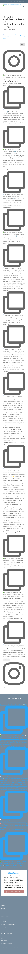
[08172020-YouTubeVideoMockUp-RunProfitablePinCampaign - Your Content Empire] (14, 38)
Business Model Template (8, 924)
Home (3, 905)
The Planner (4, 927)
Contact (3, 911)
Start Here (4, 938)
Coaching (3, 940)
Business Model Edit (6, 943)
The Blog (3, 921)
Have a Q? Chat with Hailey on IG (13, 892)
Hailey (6, 29)
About (3, 908)
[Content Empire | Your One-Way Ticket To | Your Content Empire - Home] (12, 4)
